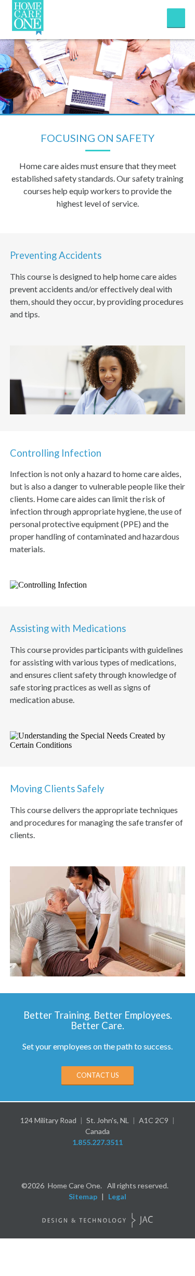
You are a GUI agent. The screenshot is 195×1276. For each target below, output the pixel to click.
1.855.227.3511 (97, 1142)
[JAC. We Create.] (97, 1220)
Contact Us (97, 1075)
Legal (117, 1196)
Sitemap (83, 1196)
